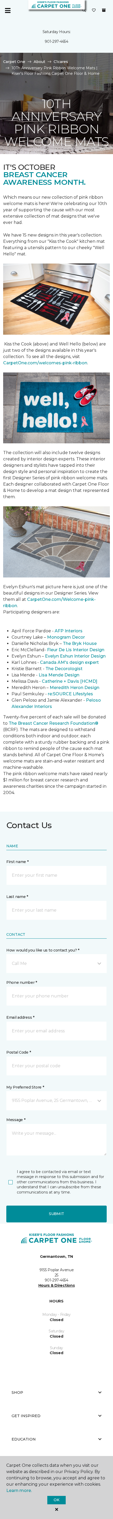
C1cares (61, 61)
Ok (56, 1499)
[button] (84, 10)
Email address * (20, 1017)
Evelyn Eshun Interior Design (75, 656)
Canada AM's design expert (69, 662)
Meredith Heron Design (74, 687)
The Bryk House (80, 643)
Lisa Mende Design (59, 674)
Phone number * (21, 982)
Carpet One (14, 61)
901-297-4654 (56, 41)
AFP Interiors (69, 630)
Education (24, 1439)
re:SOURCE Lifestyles (70, 693)
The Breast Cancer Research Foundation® (53, 723)
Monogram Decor (66, 637)
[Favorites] (94, 10)
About (39, 61)
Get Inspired (26, 1415)
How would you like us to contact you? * (42, 950)
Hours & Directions (56, 1285)
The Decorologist (64, 668)
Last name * (17, 896)
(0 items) (104, 10)
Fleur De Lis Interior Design (75, 649)
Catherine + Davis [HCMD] (69, 681)
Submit (56, 1213)
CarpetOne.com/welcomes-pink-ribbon (45, 362)
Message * (15, 1120)
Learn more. (19, 1490)
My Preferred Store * (25, 1087)
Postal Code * (18, 1052)
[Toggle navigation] (7, 10)
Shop (17, 1392)
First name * (17, 862)
